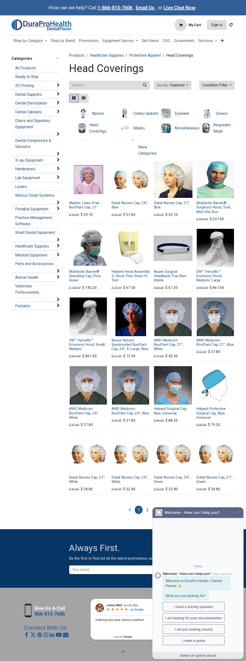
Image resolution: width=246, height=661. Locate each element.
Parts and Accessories (34, 263)
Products (76, 55)
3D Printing (24, 85)
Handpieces (25, 169)
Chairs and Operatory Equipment (32, 123)
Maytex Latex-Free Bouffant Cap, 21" (84, 205)
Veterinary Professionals (27, 289)
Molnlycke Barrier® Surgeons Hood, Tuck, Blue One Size (213, 207)
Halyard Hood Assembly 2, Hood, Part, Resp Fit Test (130, 275)
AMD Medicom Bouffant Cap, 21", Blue (215, 342)
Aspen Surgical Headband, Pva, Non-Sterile (170, 275)
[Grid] (74, 98)
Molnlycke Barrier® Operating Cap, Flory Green (85, 275)
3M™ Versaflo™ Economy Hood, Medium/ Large (209, 275)
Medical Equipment (31, 255)
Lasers (21, 186)
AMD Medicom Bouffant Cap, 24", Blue (130, 410)
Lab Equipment (27, 178)
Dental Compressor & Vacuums (33, 143)
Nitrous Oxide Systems (34, 195)
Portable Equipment (31, 209)
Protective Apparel (145, 55)
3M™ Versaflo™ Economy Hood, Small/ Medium (87, 344)
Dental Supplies (28, 94)
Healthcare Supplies (32, 246)
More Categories (147, 150)
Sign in (216, 25)
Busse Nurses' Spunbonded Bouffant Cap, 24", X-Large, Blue (129, 344)
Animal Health (26, 277)
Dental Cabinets (28, 112)
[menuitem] (30, 41)
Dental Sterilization (31, 103)
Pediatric (22, 306)
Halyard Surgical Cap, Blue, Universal (170, 410)
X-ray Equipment (29, 160)
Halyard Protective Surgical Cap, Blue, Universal (211, 412)
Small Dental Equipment (35, 232)
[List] (84, 98)
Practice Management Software (33, 220)
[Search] (145, 85)
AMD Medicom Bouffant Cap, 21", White (168, 344)
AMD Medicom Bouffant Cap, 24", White (83, 412)
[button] (172, 85)
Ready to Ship (26, 76)
